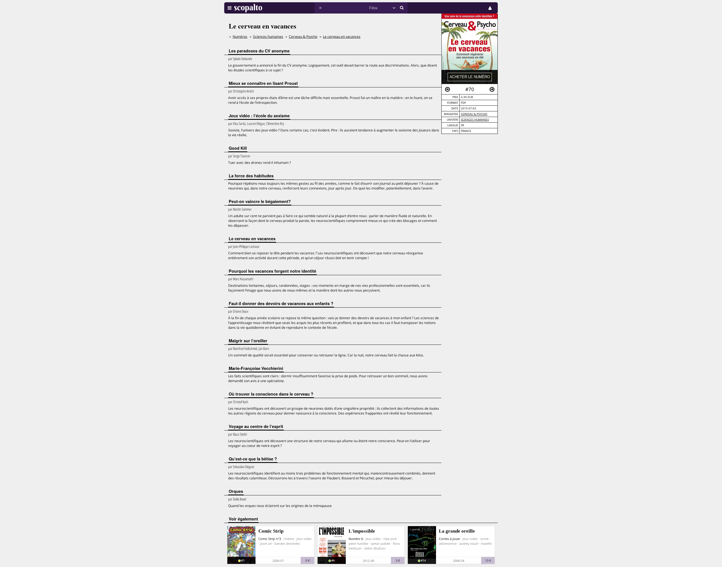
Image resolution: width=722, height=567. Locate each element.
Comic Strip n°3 (269, 539)
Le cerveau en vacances (341, 36)
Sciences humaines (268, 36)
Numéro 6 (356, 539)
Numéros (240, 36)
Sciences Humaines (475, 120)
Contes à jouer (449, 539)
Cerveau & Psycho (474, 114)
